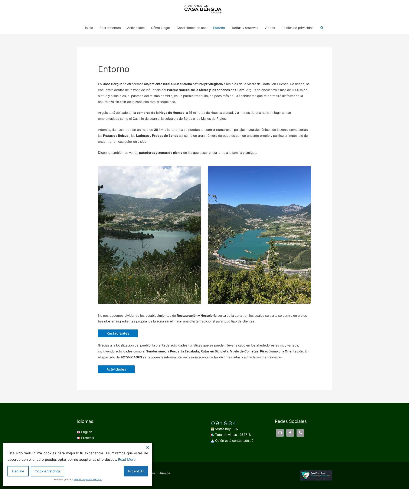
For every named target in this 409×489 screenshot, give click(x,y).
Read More (126, 459)
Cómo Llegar (160, 28)
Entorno (219, 28)
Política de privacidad (297, 28)
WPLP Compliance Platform (88, 479)
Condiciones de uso (192, 28)
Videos (270, 28)
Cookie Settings (47, 471)
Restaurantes (118, 333)
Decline (18, 471)
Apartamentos (110, 28)
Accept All (136, 471)
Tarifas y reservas (244, 28)
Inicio (89, 28)
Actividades (136, 28)
